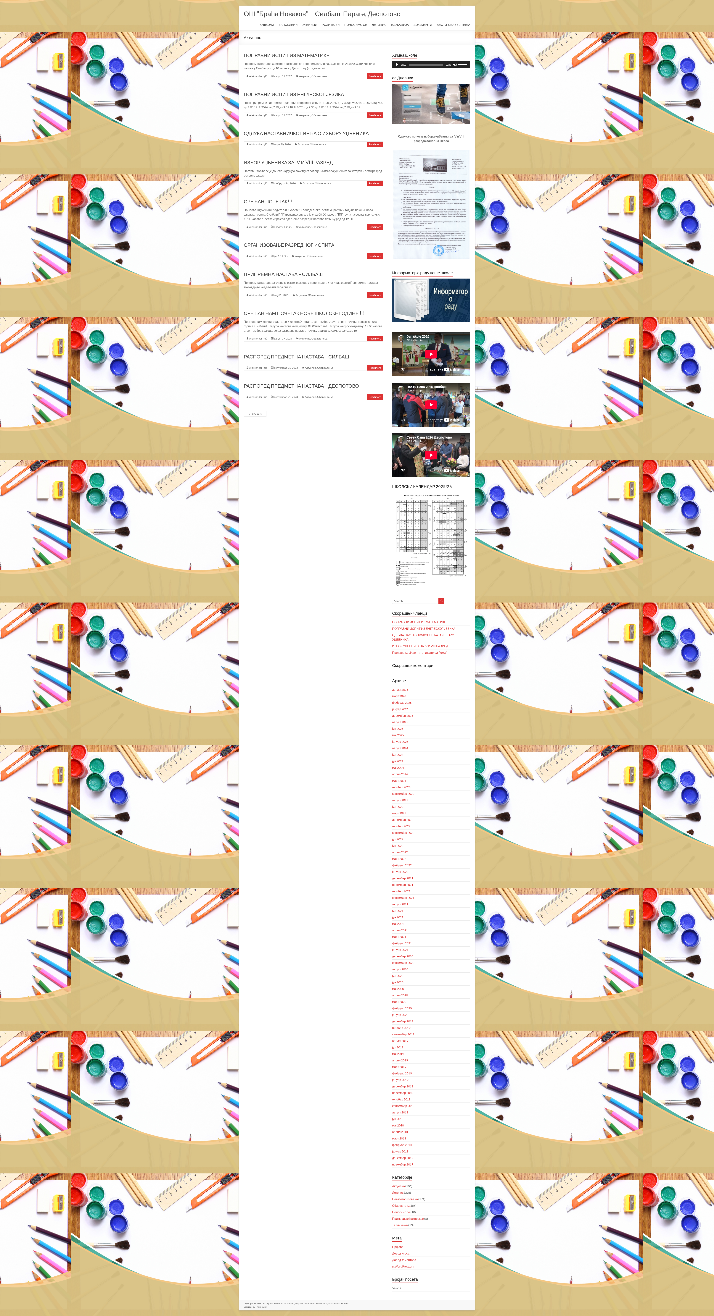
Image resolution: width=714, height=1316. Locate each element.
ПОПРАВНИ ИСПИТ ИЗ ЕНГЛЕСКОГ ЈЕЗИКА (294, 94)
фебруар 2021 (402, 943)
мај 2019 (398, 1053)
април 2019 (400, 1060)
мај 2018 (398, 1125)
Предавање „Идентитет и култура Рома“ (419, 652)
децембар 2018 (402, 1086)
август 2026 (400, 689)
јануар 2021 (400, 949)
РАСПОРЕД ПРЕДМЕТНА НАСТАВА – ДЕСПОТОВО (301, 386)
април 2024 (400, 774)
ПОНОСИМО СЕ (355, 24)
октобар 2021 (401, 891)
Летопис (397, 1192)
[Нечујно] (455, 65)
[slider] (463, 64)
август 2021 (400, 904)
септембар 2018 (403, 1106)
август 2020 (400, 969)
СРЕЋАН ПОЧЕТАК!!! (268, 201)
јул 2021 (397, 910)
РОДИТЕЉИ (331, 24)
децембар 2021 (402, 878)
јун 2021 (397, 917)
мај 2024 (398, 767)
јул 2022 (397, 839)
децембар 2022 (402, 819)
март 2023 (399, 813)
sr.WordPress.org (403, 1266)
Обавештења (319, 76)
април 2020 (400, 995)
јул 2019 (397, 1047)
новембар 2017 (402, 1164)
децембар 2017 (402, 1158)
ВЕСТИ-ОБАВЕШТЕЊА (453, 24)
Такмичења (400, 1225)
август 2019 (400, 1040)
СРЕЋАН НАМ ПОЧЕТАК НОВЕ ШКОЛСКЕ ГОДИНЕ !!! (304, 313)
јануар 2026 (400, 709)
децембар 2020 (402, 956)
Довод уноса (400, 1253)
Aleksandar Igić (258, 76)
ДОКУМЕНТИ (423, 24)
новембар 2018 (402, 1092)
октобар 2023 (401, 787)
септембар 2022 (403, 832)
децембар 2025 (402, 715)
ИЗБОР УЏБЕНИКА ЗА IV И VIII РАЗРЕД (288, 162)
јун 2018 (397, 1119)
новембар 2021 (402, 884)
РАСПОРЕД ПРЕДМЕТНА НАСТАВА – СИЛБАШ (296, 357)
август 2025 (400, 722)
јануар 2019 (400, 1079)
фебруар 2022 (402, 865)
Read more (375, 76)
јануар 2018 (400, 1151)
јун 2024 (397, 761)
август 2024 (400, 748)
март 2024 (399, 780)
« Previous (255, 414)
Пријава (397, 1247)
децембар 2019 (402, 1021)
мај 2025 (398, 735)
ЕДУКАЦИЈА (400, 24)
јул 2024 (397, 754)
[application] (431, 64)
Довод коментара (404, 1260)
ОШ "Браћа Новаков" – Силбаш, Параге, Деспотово (322, 13)
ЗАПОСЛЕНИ (288, 24)
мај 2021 (398, 923)
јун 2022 (397, 845)
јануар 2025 (400, 741)
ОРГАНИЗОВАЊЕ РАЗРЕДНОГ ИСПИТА (289, 245)
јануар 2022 (400, 871)
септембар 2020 (403, 962)
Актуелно (304, 76)
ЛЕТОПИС (379, 24)
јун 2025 (397, 728)
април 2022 (400, 852)
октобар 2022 (401, 826)
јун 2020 (397, 982)
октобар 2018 (401, 1099)
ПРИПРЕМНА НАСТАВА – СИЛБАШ (283, 274)
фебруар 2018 (402, 1145)
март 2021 (399, 936)
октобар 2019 (401, 1027)
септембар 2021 (403, 897)
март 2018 (399, 1138)
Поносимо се (401, 1212)
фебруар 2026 (402, 702)
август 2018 (400, 1112)
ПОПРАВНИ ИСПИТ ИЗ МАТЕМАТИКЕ (286, 55)
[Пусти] (397, 65)
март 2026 (399, 696)
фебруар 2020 (402, 1008)
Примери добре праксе (408, 1218)
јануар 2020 (400, 1014)
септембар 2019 (403, 1034)
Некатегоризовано (405, 1199)
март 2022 (399, 858)
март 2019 (399, 1066)
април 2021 (400, 930)
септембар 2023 (403, 793)
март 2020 (399, 1001)
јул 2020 (397, 975)
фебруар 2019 (402, 1073)
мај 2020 (398, 988)
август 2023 (400, 800)
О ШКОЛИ (267, 24)
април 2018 (400, 1132)
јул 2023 (397, 806)
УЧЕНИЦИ (309, 24)
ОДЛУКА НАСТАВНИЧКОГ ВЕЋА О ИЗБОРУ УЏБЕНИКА (306, 133)
